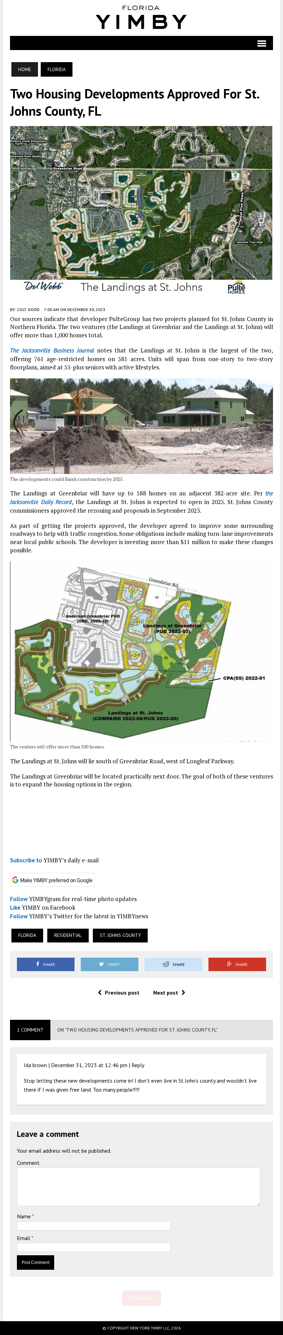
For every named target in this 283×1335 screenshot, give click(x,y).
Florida (27, 935)
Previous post (122, 992)
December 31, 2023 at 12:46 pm (89, 1065)
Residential (68, 935)
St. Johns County (120, 935)
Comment (28, 1162)
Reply (137, 1065)
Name (24, 1216)
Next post (165, 992)
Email (24, 1238)
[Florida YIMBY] (141, 17)
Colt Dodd (28, 309)
